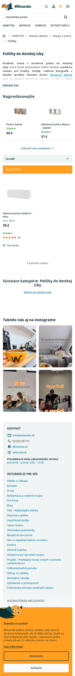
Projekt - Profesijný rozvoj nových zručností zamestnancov (34, 561)
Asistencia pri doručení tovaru (25, 554)
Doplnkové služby (18, 520)
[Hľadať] (46, 6)
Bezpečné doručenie (19, 535)
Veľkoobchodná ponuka (22, 568)
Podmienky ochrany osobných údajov (30, 587)
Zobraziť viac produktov (35, 148)
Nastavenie (36, 656)
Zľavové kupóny (16, 549)
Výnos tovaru (15, 525)
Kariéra (11, 545)
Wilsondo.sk (20, 446)
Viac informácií (13, 646)
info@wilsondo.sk (24, 435)
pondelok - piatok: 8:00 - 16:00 (33, 460)
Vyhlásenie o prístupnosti (23, 583)
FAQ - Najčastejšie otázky (22, 510)
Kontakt (12, 485)
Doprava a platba (17, 515)
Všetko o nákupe (17, 481)
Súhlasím (36, 668)
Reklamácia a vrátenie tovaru (25, 495)
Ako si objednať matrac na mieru (27, 540)
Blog (10, 505)
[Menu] (67, 6)
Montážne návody (18, 578)
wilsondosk (20, 452)
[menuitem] (9, 25)
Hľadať (65, 17)
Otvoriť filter (13, 169)
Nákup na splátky (18, 573)
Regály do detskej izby (37, 292)
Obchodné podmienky (21, 530)
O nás (10, 490)
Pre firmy (12, 500)
